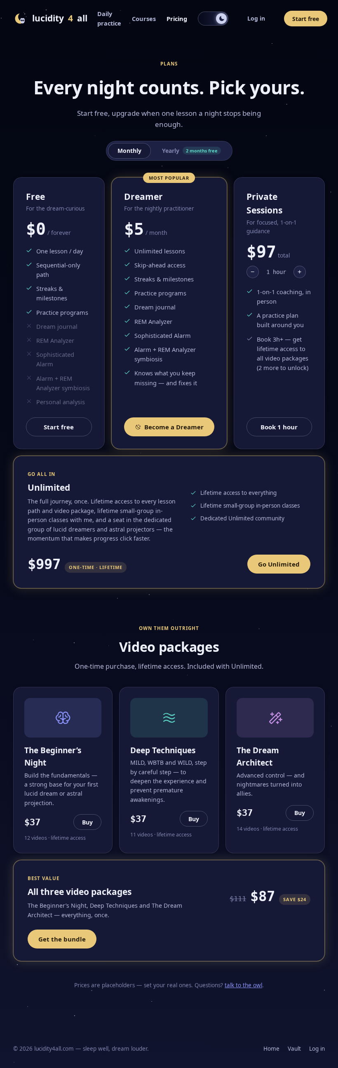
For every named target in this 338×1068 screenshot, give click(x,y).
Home (271, 1048)
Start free (305, 19)
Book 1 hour (279, 427)
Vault (294, 1048)
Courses (144, 18)
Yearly (190, 151)
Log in (256, 18)
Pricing (177, 18)
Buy (87, 822)
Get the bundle (62, 939)
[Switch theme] (213, 19)
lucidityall (59, 18)
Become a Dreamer (174, 427)
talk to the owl (243, 985)
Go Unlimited (279, 564)
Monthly (129, 151)
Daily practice (109, 18)
